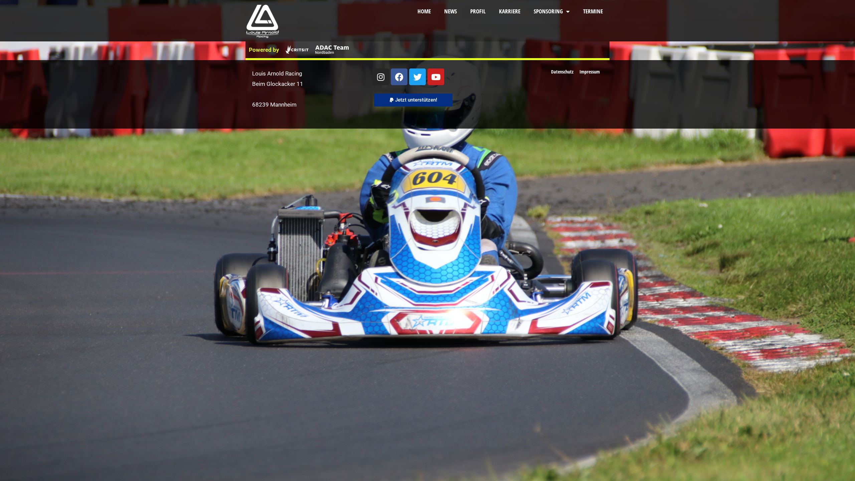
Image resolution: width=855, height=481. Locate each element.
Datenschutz (562, 71)
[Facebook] (399, 76)
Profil (478, 11)
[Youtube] (436, 76)
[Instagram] (380, 76)
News (450, 11)
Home (424, 11)
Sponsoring (548, 11)
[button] (413, 100)
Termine (593, 11)
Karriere (509, 11)
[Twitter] (417, 76)
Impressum (589, 71)
